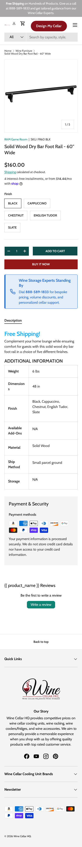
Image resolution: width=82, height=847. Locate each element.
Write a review (41, 604)
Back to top (41, 642)
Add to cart (55, 251)
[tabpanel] (41, 409)
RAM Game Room (15, 139)
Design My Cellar (48, 26)
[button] (23, 23)
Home (7, 51)
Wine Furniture (24, 51)
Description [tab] (13, 320)
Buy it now (41, 264)
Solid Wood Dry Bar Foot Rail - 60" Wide (27, 53)
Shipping (10, 172)
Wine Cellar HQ (22, 836)
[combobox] (41, 37)
